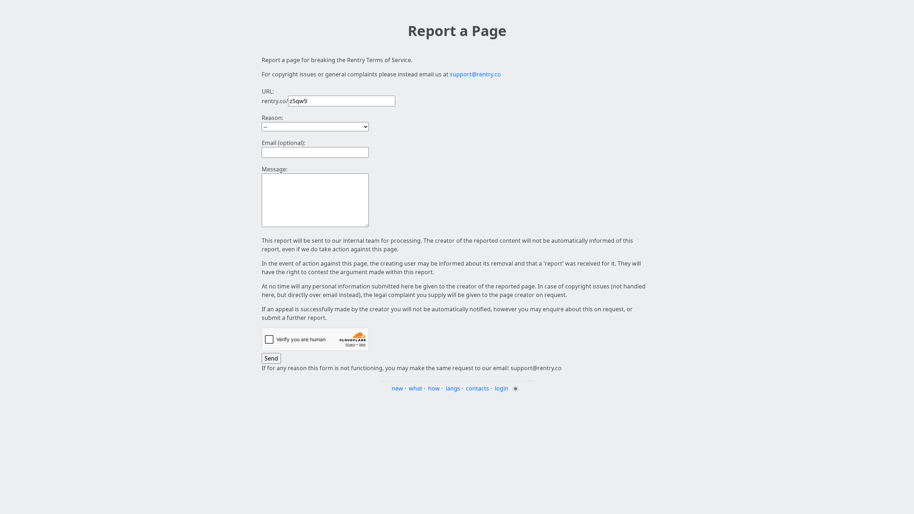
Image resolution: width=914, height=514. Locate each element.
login (501, 388)
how (434, 388)
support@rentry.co (475, 74)
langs (453, 388)
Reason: (272, 118)
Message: (274, 169)
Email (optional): (283, 143)
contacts (477, 388)
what (415, 388)
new (397, 388)
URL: (268, 91)
